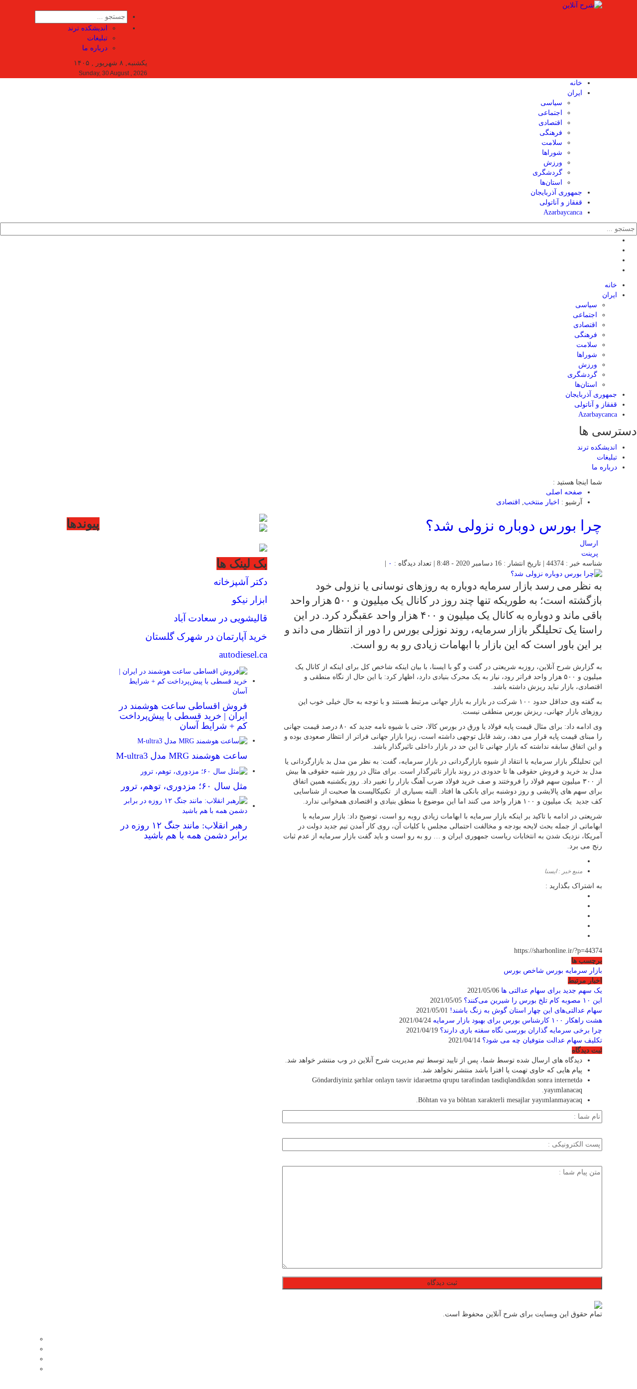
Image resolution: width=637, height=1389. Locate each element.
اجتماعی (550, 112)
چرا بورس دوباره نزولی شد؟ (513, 525)
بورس (554, 970)
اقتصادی (550, 122)
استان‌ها (551, 182)
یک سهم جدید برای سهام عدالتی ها (551, 990)
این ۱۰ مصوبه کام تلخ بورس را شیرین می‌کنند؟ (533, 1000)
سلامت (551, 142)
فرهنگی (550, 132)
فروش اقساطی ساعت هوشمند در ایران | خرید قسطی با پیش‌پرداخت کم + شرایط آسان (183, 716)
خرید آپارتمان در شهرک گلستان (206, 636)
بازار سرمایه (583, 970)
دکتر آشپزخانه (240, 582)
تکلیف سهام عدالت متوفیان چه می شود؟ (542, 1040)
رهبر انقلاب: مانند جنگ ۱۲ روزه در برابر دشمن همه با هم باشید (183, 830)
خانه (576, 83)
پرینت (591, 553)
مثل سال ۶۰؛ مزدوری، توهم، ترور (184, 786)
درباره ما (94, 48)
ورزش (552, 162)
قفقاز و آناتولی (560, 202)
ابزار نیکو (249, 599)
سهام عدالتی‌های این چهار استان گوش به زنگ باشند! (526, 1010)
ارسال (589, 543)
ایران (574, 93)
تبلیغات (97, 38)
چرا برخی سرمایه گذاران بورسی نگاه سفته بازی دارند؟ (521, 1030)
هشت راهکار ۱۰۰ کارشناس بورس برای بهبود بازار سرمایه (517, 1020)
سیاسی (551, 103)
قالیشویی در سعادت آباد (220, 618)
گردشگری (547, 172)
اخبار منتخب (541, 502)
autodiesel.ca (243, 654)
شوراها (552, 152)
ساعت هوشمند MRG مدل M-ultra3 (181, 756)
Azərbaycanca (562, 212)
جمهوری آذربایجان (556, 192)
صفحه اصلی (564, 492)
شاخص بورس (524, 970)
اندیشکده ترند (87, 28)
